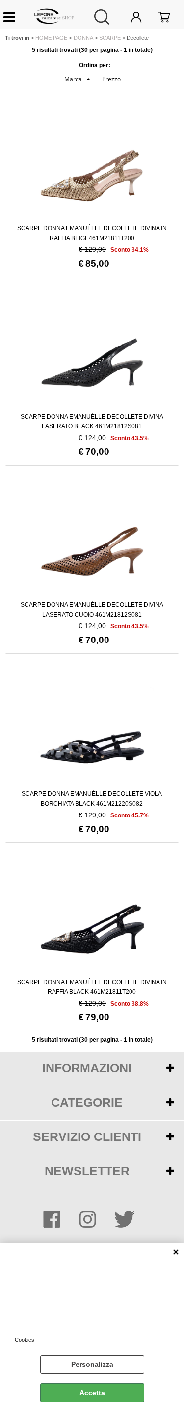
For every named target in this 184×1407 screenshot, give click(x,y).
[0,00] (170, 17)
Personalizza (92, 1364)
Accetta (92, 1393)
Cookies (24, 1340)
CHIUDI (176, 1253)
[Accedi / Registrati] (142, 17)
